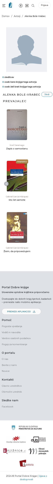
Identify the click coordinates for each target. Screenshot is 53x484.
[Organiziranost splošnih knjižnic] (16, 439)
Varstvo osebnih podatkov (16, 338)
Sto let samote (17, 199)
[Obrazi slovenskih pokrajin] (38, 451)
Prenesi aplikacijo (19, 311)
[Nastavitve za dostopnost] (21, 5)
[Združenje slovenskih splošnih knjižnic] (14, 451)
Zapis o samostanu (17, 148)
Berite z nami (9, 365)
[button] (3, 5)
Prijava (44, 5)
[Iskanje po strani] (33, 5)
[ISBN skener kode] (27, 5)
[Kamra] (26, 463)
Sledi (46, 94)
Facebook (7, 406)
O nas (5, 359)
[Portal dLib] (38, 439)
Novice (6, 371)
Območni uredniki (12, 391)
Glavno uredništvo (12, 385)
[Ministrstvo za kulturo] (27, 428)
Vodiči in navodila (11, 332)
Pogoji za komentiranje (14, 344)
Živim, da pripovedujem (17, 251)
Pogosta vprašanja (12, 326)
